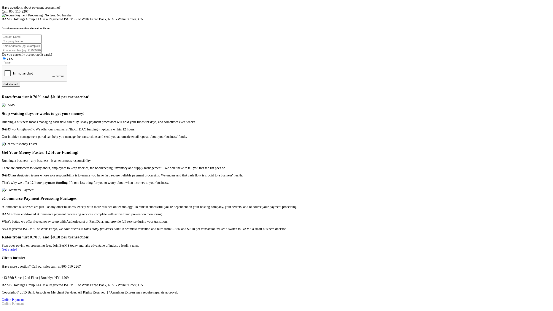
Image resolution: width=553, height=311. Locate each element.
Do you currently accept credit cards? (27, 54)
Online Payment (13, 299)
